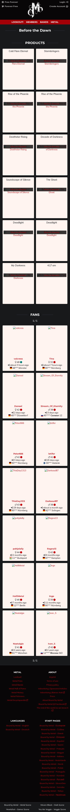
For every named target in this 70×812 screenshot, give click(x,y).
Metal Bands (17, 685)
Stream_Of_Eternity (52, 406)
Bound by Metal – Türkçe (52, 791)
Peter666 (18, 453)
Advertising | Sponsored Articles (52, 688)
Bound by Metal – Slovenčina (52, 783)
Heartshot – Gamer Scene (17, 809)
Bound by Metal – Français (52, 748)
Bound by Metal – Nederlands (52, 760)
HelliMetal (18, 596)
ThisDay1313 (18, 501)
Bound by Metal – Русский (52, 779)
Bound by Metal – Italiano (52, 756)
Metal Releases (17, 696)
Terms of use (52, 681)
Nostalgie (18, 643)
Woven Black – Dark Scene (52, 805)
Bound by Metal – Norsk (52, 764)
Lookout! (17, 22)
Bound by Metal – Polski (52, 768)
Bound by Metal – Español (52, 741)
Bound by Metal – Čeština (52, 729)
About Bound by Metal (52, 700)
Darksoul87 (51, 501)
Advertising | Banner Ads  (52, 692)
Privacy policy (52, 685)
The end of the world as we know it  (52, 709)
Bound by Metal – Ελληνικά (52, 737)
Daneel (18, 406)
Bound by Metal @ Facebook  (52, 704)
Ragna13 (51, 548)
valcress (18, 358)
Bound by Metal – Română (52, 775)
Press (52, 696)
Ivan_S (51, 643)
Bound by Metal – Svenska (52, 787)
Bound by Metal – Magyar (52, 752)
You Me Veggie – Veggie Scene (52, 809)
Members (31, 22)
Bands (44, 22)
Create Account (57, 6)
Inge (51, 596)
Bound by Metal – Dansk (52, 733)
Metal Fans (17, 681)
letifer (51, 453)
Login (63, 2)
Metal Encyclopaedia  (17, 700)
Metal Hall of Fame (17, 688)
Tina (51, 358)
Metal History (17, 692)
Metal (54, 22)
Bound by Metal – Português (52, 771)
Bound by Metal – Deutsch (17, 729)
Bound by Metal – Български (52, 725)
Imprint (52, 677)
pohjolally (18, 548)
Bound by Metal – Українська (52, 795)
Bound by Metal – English (17, 725)
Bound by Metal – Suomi (52, 745)
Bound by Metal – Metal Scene (17, 805)
